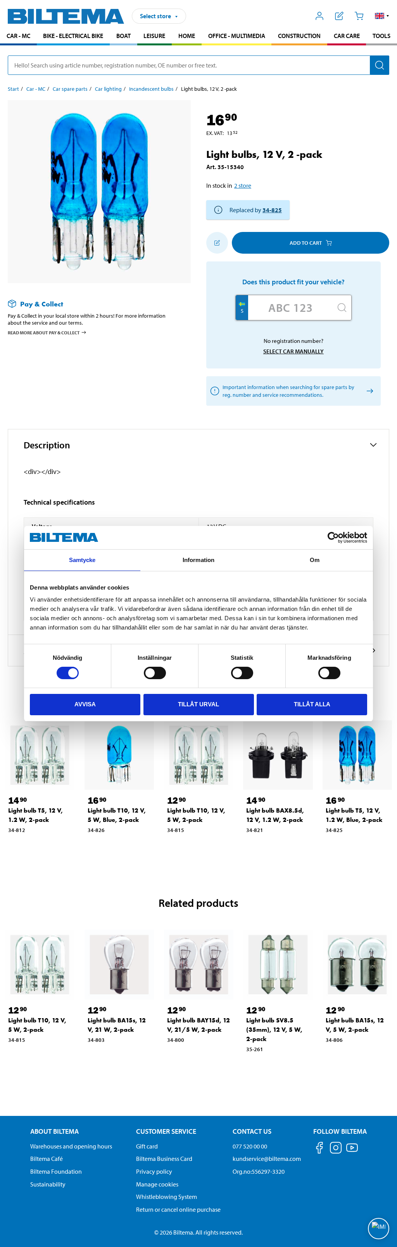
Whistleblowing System (166, 1196)
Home (186, 36)
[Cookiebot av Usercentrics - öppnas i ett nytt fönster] (333, 537)
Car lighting (108, 88)
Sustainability (48, 1184)
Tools (381, 36)
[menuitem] (18, 36)
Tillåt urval (198, 704)
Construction (299, 36)
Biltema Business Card (164, 1158)
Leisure (154, 36)
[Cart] (359, 16)
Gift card (147, 1146)
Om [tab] (314, 560)
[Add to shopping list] (217, 243)
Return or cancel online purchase (178, 1209)
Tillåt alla (312, 704)
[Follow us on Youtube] (352, 1151)
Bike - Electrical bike (73, 36)
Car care (347, 36)
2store (242, 185)
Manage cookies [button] (157, 1184)
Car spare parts (70, 88)
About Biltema (54, 1131)
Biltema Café (46, 1158)
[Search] (379, 65)
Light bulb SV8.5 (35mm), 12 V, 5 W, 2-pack (274, 1029)
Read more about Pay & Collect (44, 333)
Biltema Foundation (56, 1171)
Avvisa (85, 704)
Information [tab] (198, 560)
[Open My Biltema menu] (320, 16)
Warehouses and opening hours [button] (71, 1146)
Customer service (166, 1131)
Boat (123, 36)
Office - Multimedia (236, 36)
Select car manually (293, 351)
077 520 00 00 (250, 1146)
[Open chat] (379, 1229)
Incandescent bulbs (151, 88)
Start (13, 88)
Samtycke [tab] (82, 560)
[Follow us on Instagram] (336, 1149)
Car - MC (18, 36)
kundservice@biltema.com (267, 1158)
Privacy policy (154, 1171)
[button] (382, 16)
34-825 (272, 210)
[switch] (155, 673)
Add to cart (306, 242)
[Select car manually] (368, 391)
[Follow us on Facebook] (319, 1149)
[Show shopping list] (339, 16)
